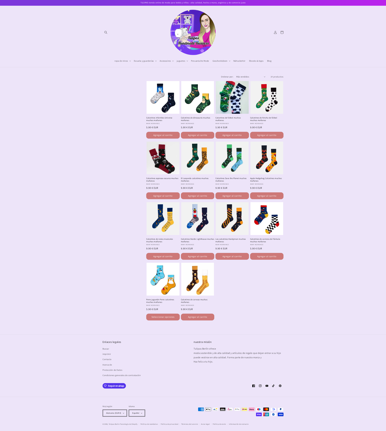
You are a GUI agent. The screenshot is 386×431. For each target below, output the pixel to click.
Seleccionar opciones (163, 316)
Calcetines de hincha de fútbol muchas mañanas (263, 119)
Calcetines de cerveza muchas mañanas (194, 300)
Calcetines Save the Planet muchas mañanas (231, 179)
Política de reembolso (149, 424)
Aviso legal (205, 424)
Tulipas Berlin (114, 424)
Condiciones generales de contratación (122, 375)
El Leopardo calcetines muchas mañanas (195, 179)
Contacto (107, 359)
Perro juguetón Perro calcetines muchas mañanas (160, 300)
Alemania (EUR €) (113, 413)
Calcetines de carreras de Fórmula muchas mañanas (265, 240)
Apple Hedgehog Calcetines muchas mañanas (266, 179)
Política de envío (219, 424)
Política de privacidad (169, 424)
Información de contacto (238, 424)
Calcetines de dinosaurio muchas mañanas (195, 119)
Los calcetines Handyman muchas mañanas (230, 240)
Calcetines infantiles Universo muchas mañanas (159, 119)
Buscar (106, 348)
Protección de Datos (112, 370)
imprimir (107, 354)
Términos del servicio (189, 424)
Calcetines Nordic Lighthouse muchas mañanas (197, 240)
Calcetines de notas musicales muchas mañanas (159, 240)
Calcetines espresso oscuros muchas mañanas (162, 179)
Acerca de (107, 364)
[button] (106, 32)
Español (135, 413)
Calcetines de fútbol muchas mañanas (228, 119)
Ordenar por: (227, 76)
